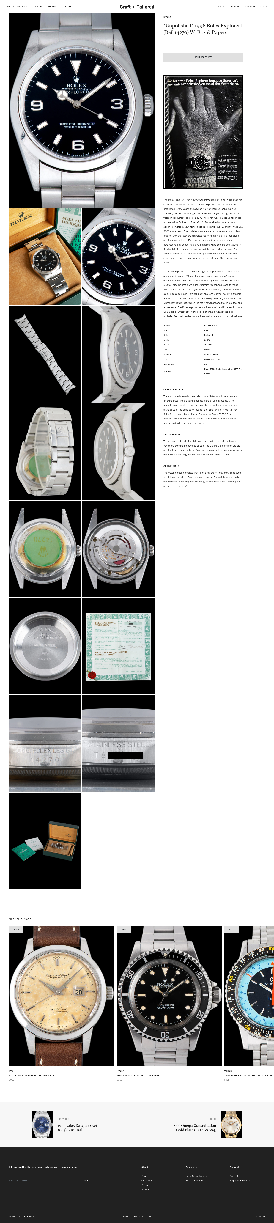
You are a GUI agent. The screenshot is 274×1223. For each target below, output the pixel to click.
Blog (143, 1176)
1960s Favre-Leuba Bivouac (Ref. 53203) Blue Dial (248, 1075)
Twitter (151, 1216)
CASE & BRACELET (174, 389)
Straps (52, 6)
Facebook (139, 1216)
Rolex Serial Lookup (196, 1176)
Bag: (263, 6)
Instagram (124, 1216)
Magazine (37, 6)
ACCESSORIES (171, 466)
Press (144, 1185)
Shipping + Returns (240, 1180)
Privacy (30, 1216)
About (144, 1167)
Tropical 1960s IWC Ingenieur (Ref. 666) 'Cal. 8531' (33, 1075)
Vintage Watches (17, 6)
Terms (22, 1216)
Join (85, 1180)
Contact (234, 1176)
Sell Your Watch (194, 1180)
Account (250, 6)
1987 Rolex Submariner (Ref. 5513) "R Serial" (138, 1075)
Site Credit (260, 1216)
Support (234, 1167)
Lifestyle (66, 6)
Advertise (146, 1189)
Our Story (146, 1180)
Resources (191, 1167)
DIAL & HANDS (171, 434)
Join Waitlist (203, 57)
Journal (236, 6)
